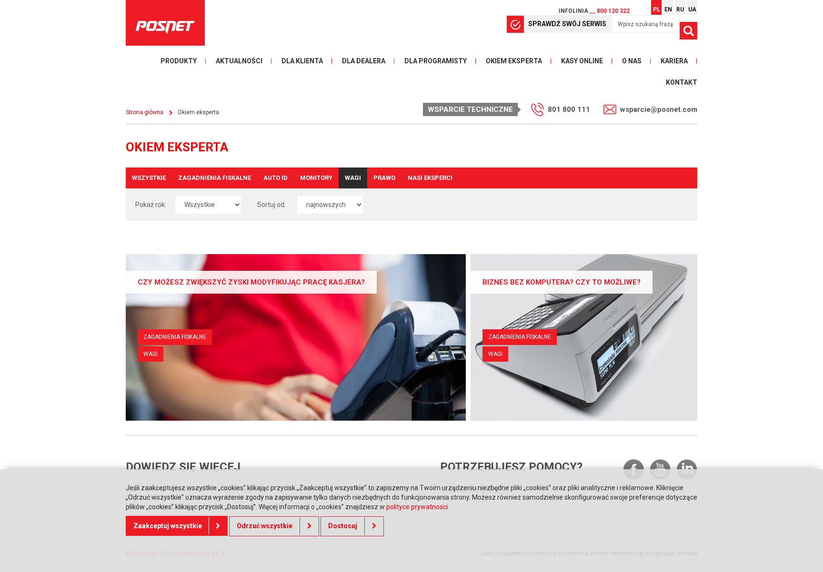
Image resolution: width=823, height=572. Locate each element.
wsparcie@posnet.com (658, 109)
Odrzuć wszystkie (264, 525)
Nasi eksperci (430, 177)
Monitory (316, 177)
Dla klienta (302, 61)
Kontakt (681, 82)
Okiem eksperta (514, 61)
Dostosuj (342, 525)
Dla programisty (435, 61)
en (668, 9)
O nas (632, 61)
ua (692, 9)
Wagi (353, 177)
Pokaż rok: (150, 204)
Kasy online (582, 61)
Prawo (384, 177)
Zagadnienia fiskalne (214, 177)
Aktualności (239, 61)
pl (656, 9)
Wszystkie (149, 177)
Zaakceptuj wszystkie (167, 525)
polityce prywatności (417, 506)
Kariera (674, 61)
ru (680, 9)
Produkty (179, 61)
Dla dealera (363, 61)
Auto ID (275, 177)
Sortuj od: (271, 204)
